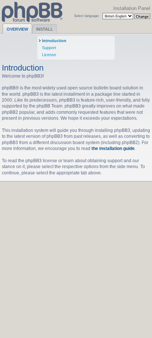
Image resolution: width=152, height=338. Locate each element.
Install (44, 29)
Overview (17, 29)
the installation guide (113, 148)
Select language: (87, 16)
